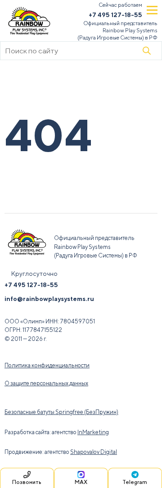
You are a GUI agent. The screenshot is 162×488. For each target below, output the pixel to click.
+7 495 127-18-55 (115, 14)
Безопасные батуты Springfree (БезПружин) (61, 412)
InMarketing (93, 432)
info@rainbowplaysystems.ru (49, 298)
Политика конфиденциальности (47, 365)
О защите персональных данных (46, 383)
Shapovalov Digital (93, 452)
